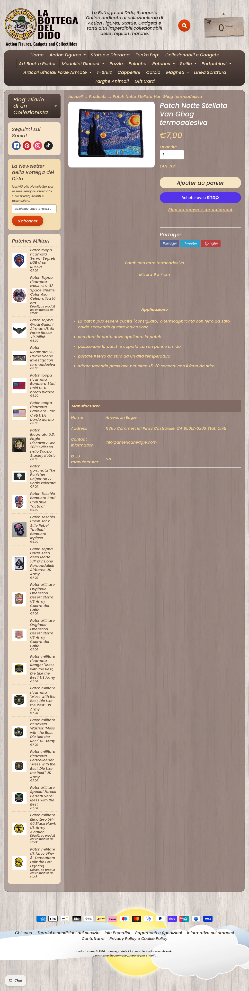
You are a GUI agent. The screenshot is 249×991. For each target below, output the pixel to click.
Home (37, 55)
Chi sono (23, 933)
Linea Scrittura (210, 72)
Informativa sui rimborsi (210, 933)
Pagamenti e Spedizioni (158, 933)
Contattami (93, 938)
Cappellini (129, 72)
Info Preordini (117, 933)
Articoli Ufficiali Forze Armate (58, 73)
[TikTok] (48, 145)
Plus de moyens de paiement (200, 209)
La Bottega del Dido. (119, 951)
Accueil (75, 96)
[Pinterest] (27, 145)
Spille (189, 64)
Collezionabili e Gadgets (192, 55)
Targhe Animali (112, 81)
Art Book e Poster (37, 64)
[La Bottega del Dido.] (44, 25)
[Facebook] (16, 145)
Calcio (153, 72)
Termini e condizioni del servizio (68, 933)
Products (98, 96)
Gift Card (145, 81)
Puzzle (116, 64)
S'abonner (27, 221)
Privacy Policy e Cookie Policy (138, 938)
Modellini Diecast (84, 64)
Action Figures (68, 55)
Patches (164, 64)
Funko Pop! (147, 55)
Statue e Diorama (110, 55)
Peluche (137, 64)
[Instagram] (37, 145)
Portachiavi (217, 64)
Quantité (168, 147)
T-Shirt (104, 72)
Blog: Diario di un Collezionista (37, 106)
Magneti (178, 73)
